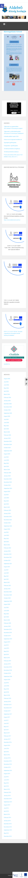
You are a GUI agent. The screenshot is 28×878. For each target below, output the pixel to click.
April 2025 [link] (6, 428)
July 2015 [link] (6, 776)
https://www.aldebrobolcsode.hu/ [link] (12, 220)
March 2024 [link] (7, 469)
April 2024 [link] (6, 466)
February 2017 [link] (7, 736)
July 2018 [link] (6, 682)
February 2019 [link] (7, 660)
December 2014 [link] (8, 798)
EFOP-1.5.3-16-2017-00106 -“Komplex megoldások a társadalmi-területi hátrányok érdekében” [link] (13, 333)
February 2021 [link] (7, 585)
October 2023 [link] (7, 485)
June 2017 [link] (6, 723)
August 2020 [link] (7, 604)
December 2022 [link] (8, 516)
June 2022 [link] (6, 535)
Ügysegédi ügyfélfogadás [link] (10, 142)
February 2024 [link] (7, 472)
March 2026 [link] (7, 394)
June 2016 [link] (6, 748)
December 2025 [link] (8, 403)
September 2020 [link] (8, 601)
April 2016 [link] (6, 751)
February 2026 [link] (7, 397)
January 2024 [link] (7, 475)
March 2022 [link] (7, 544)
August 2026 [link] (7, 378)
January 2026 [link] (7, 400)
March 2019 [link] (7, 657)
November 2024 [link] (8, 444)
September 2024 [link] (8, 450)
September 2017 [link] (8, 714)
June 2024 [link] (6, 460)
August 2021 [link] (7, 566)
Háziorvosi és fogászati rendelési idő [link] (13, 139)
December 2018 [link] (8, 667)
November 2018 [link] (8, 670)
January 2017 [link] (7, 739)
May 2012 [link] (6, 833)
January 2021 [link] (7, 588)
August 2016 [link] (7, 745)
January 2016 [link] (7, 758)
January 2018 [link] (7, 701)
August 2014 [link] (7, 805)
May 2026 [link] (6, 388)
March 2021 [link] (7, 582)
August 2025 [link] (7, 416)
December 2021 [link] (8, 554)
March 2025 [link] (7, 432)
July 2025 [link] (6, 419)
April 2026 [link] (6, 391)
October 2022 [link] (7, 522)
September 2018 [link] (8, 676)
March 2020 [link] (7, 620)
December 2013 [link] (8, 823)
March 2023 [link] (7, 507)
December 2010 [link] (8, 836)
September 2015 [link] (8, 770)
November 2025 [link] (8, 407)
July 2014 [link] (6, 808)
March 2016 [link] (7, 754)
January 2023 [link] (7, 513)
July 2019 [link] (6, 645)
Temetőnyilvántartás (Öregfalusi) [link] (12, 148)
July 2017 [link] (6, 720)
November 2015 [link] (8, 764)
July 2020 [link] (6, 607)
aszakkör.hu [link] (7, 364)
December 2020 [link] (8, 591)
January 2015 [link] (7, 795)
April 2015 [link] (6, 786)
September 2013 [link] (8, 830)
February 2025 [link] (7, 435)
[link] (2, 6)
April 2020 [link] (6, 617)
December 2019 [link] (8, 629)
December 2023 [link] (8, 479)
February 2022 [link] (7, 548)
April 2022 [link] (6, 541)
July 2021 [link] (6, 570)
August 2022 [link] (7, 529)
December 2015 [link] (8, 761)
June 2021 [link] (6, 573)
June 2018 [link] (6, 685)
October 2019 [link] (7, 635)
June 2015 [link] (6, 779)
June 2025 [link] (6, 422)
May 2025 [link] (6, 425)
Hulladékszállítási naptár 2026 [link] (11, 136)
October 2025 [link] (7, 410)
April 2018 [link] (6, 692)
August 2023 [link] (7, 491)
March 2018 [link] (7, 695)
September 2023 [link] (8, 488)
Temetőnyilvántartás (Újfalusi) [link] (11, 151)
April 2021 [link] (6, 579)
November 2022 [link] (8, 519)
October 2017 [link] (7, 711)
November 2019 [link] (8, 632)
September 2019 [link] (8, 638)
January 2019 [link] (7, 664)
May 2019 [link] (6, 651)
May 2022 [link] (6, 538)
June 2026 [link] (6, 385)
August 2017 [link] (7, 717)
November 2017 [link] (8, 707)
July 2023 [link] (6, 494)
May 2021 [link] (6, 576)
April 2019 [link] (6, 654)
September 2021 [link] (8, 563)
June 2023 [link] (6, 497)
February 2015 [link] (7, 792)
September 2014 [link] (8, 801)
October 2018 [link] (7, 673)
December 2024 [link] (8, 441)
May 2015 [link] (6, 783)
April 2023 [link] (6, 504)
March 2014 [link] (7, 814)
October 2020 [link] (7, 598)
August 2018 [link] (7, 679)
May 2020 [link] (6, 613)
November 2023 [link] (8, 482)
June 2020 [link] (6, 610)
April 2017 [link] (6, 729)
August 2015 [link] (7, 773)
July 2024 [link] (6, 457)
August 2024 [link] (7, 454)
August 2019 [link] (7, 642)
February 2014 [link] (7, 817)
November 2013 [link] (8, 827)
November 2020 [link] (8, 595)
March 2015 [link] (7, 789)
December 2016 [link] (8, 742)
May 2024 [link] (6, 463)
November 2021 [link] (8, 557)
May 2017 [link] (6, 726)
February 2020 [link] (7, 623)
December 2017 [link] (8, 704)
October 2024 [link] (7, 447)
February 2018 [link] (7, 698)
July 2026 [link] (6, 381)
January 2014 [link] (7, 820)
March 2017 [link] (7, 733)
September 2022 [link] (8, 526)
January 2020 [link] (7, 626)
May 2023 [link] (6, 501)
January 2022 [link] (7, 551)
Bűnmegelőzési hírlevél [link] (13, 32)
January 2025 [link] (7, 438)
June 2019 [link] (6, 648)
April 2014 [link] (6, 811)
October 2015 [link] (7, 767)
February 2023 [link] (7, 510)
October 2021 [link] (7, 560)
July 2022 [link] (6, 532)
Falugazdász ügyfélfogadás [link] (11, 145)
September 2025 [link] (8, 413)
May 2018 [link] (6, 689)
